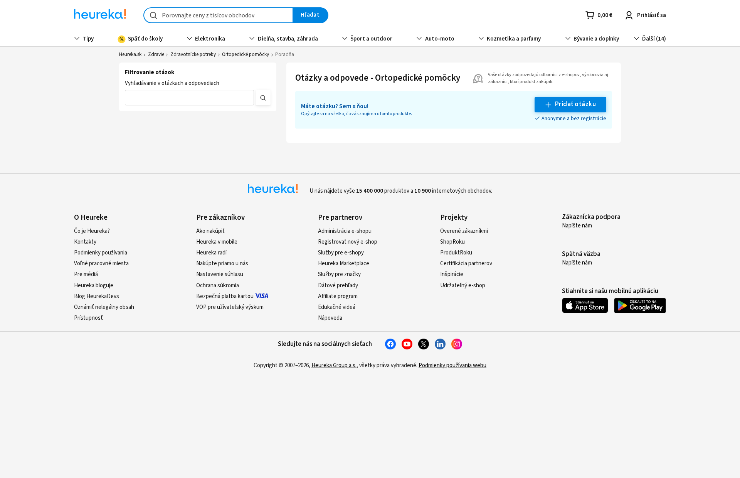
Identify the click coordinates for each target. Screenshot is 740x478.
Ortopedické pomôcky (245, 54)
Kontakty (85, 242)
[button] (189, 97)
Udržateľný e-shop (462, 285)
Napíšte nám (577, 226)
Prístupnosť (88, 318)
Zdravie (156, 54)
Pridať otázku (575, 104)
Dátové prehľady (338, 285)
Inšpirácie (451, 274)
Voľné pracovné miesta (101, 263)
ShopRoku (452, 242)
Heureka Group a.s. (334, 365)
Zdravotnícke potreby (193, 54)
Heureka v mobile (216, 242)
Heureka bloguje (93, 285)
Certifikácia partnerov (466, 263)
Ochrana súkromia (217, 285)
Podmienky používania (100, 253)
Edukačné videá (336, 307)
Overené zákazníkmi (464, 231)
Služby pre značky (339, 274)
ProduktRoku (456, 253)
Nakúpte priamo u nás (222, 263)
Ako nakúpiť (210, 231)
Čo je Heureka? (92, 231)
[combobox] (218, 15)
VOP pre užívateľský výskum (230, 307)
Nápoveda (330, 318)
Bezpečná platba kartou (225, 296)
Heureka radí (211, 253)
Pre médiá (86, 274)
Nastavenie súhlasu (219, 274)
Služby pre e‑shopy (341, 253)
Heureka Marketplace (343, 263)
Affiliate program (338, 296)
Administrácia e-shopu (345, 231)
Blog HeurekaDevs (96, 296)
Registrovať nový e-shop (347, 242)
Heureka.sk (130, 54)
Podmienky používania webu (452, 365)
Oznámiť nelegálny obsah (104, 307)
